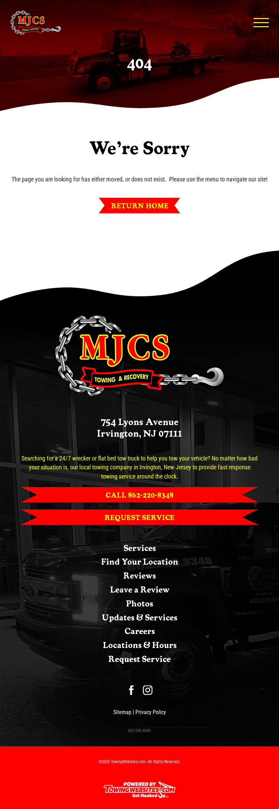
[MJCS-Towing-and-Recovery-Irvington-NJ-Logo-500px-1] (139, 317)
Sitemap (122, 712)
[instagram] (147, 690)
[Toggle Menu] (261, 22)
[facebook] (131, 690)
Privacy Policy (150, 712)
